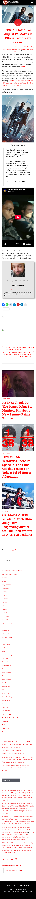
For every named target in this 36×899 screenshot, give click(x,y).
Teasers (9, 453)
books (4, 581)
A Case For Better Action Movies (12, 571)
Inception (21, 83)
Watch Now (5, 728)
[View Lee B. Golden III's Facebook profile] (7, 280)
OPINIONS (5, 658)
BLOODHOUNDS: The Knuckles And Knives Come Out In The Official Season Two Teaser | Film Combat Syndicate (17, 819)
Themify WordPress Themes (24, 891)
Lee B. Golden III (7, 47)
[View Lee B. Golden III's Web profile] (24, 280)
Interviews (5, 641)
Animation (5, 578)
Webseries (5, 732)
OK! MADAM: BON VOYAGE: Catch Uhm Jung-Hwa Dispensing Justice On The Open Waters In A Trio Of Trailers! (17, 525)
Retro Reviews (6, 672)
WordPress (13, 891)
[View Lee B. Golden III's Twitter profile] (11, 280)
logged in (14, 550)
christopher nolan (27, 47)
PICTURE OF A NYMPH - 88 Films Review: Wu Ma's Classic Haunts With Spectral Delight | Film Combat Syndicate (18, 793)
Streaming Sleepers (8, 697)
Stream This (5, 693)
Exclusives (5, 609)
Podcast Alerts (6, 665)
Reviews (4, 676)
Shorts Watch (6, 686)
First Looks (5, 616)
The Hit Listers (6, 714)
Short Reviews (6, 679)
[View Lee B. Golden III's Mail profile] (28, 280)
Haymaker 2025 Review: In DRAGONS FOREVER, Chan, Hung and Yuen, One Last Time (17, 810)
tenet (15, 51)
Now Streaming (7, 655)
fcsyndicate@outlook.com (16, 289)
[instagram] (16, 859)
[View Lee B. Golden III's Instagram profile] (20, 280)
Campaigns (5, 588)
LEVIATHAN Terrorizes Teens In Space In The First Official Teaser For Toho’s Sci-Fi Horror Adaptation (16, 466)
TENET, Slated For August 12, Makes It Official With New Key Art (18, 36)
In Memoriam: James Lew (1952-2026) (14, 754)
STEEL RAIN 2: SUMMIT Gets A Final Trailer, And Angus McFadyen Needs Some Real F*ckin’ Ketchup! (16, 354)
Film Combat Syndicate (12, 866)
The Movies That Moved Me (10, 718)
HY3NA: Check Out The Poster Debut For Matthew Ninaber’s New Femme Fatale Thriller (17, 410)
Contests (4, 595)
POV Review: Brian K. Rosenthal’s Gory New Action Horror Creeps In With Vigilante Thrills (17, 850)
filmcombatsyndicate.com (10, 49)
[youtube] (12, 859)
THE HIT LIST (6, 711)
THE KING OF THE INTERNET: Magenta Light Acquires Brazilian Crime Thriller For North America (15, 768)
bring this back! (7, 585)
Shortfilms (5, 683)
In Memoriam (6, 630)
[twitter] (4, 859)
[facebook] (8, 859)
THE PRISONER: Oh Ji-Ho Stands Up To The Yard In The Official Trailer (19, 348)
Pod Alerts (5, 662)
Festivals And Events (8, 613)
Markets (4, 648)
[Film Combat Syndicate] (11, 4)
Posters (17, 47)
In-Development (7, 637)
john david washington (26, 49)
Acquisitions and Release (9, 574)
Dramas (4, 602)
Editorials (5, 606)
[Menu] (32, 2)
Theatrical (5, 721)
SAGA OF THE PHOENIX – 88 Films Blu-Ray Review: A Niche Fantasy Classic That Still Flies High (17, 797)
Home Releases (7, 623)
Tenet (22, 67)
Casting (4, 592)
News (3, 651)
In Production (6, 634)
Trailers (9, 511)
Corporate (5, 599)
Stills (9, 398)
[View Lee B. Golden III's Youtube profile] (16, 280)
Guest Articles (6, 620)
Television (5, 707)
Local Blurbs (6, 644)
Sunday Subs (6, 700)
